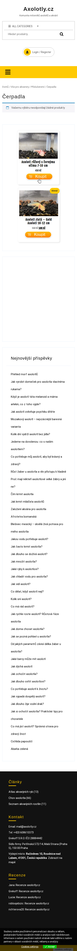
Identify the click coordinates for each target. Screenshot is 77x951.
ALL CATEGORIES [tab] (22, 26)
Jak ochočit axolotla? (24, 674)
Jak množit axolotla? (24, 561)
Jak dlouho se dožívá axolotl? (29, 554)
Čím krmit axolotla (22, 494)
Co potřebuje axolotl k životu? (29, 689)
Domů (5, 86)
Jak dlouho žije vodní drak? (27, 704)
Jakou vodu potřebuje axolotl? (29, 539)
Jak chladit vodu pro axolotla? (29, 576)
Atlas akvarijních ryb (21, 791)
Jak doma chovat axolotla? (27, 629)
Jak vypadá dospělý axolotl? (28, 696)
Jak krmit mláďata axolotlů (27, 501)
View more (64, 941)
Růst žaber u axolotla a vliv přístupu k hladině (38, 471)
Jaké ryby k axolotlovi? (25, 569)
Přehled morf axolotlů (24, 374)
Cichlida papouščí (21, 741)
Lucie (12, 897)
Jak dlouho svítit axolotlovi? (28, 681)
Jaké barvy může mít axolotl (28, 659)
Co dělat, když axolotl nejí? (27, 591)
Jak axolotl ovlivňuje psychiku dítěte (33, 411)
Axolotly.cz (38, 9)
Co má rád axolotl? (22, 606)
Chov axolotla (17, 798)
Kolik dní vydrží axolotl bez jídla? (30, 434)
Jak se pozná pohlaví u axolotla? (31, 636)
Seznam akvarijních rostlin (25, 804)
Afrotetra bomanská (23, 516)
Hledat (60, 34)
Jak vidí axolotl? (20, 584)
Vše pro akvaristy (20, 86)
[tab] (7, 72)
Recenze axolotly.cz (28, 885)
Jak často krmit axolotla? (26, 546)
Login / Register (37, 50)
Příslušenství (37, 86)
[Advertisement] (38, 299)
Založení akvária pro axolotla (28, 509)
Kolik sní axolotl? (21, 599)
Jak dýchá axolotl (21, 666)
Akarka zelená (19, 749)
